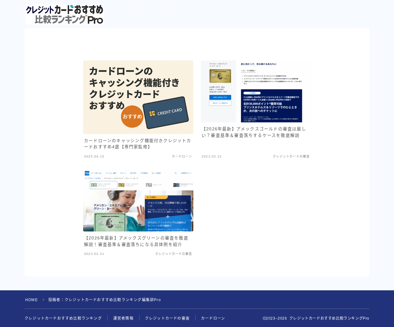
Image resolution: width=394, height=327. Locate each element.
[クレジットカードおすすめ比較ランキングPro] (65, 14)
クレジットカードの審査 (238, 21)
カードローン (289, 21)
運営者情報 (323, 7)
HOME (31, 300)
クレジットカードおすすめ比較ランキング (254, 7)
